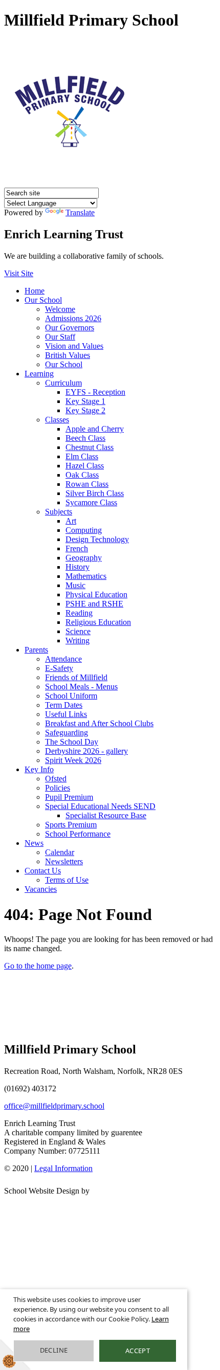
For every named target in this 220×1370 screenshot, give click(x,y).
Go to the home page (38, 965)
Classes (57, 419)
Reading (79, 613)
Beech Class (85, 438)
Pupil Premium (69, 797)
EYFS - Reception (95, 392)
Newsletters (64, 861)
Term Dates (63, 705)
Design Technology (97, 539)
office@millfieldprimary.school (54, 1106)
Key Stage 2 (85, 410)
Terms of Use (67, 879)
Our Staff (60, 336)
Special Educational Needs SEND (100, 806)
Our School (43, 300)
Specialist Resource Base (105, 815)
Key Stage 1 (85, 401)
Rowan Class (86, 484)
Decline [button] (54, 1350)
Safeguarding (66, 732)
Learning (39, 373)
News (34, 843)
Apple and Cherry (94, 428)
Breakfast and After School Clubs (99, 723)
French (76, 548)
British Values (67, 355)
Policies (57, 787)
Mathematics (85, 576)
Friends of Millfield (76, 677)
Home (35, 290)
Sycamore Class (91, 502)
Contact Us (43, 870)
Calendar (59, 852)
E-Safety (59, 668)
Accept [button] (137, 1350)
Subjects (58, 511)
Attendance (63, 659)
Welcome (60, 309)
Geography (83, 557)
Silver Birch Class (94, 493)
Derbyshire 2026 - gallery (86, 751)
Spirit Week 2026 (73, 760)
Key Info (39, 769)
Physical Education (96, 594)
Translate (80, 212)
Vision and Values (74, 346)
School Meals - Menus (81, 686)
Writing (77, 640)
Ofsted (56, 778)
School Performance (78, 833)
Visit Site (18, 273)
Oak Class (82, 474)
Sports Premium (71, 824)
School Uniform (71, 695)
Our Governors (69, 327)
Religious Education (98, 622)
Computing (83, 530)
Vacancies (41, 889)
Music (75, 585)
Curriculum (63, 382)
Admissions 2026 (73, 318)
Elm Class (81, 456)
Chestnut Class (89, 447)
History (77, 567)
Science (78, 631)
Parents (36, 649)
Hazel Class (84, 465)
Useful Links (66, 714)
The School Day (71, 741)
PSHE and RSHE (94, 603)
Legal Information (63, 1168)
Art (70, 520)
